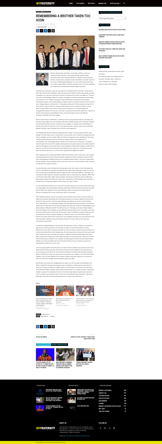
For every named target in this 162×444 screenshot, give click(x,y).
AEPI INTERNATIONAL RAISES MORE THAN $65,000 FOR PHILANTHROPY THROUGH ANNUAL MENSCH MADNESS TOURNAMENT (44, 302)
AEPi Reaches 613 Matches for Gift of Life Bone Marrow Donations (64, 300)
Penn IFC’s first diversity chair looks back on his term (83, 338)
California (52, 316)
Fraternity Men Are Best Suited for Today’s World (112, 29)
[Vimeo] (114, 428)
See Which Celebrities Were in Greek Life (110, 79)
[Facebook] (37, 30)
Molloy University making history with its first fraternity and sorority (111, 56)
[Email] (49, 30)
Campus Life (102, 3)
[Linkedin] (45, 30)
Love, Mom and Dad (83, 406)
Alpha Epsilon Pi (46, 314)
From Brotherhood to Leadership (108, 81)
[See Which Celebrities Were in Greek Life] (71, 400)
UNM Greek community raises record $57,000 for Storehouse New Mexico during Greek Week (112, 42)
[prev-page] (37, 371)
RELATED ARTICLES (43, 345)
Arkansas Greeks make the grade (108, 84)
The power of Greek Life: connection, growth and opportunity (112, 49)
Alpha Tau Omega (41, 337)
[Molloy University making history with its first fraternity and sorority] (40, 400)
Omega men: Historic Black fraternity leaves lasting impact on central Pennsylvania (85, 392)
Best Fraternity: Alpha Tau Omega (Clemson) (111, 76)
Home (71, 3)
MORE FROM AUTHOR (59, 345)
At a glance (80, 3)
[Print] (53, 30)
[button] (124, 3)
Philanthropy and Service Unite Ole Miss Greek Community (111, 35)
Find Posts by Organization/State (110, 12)
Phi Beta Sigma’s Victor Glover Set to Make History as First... (54, 407)
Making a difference (46, 11)
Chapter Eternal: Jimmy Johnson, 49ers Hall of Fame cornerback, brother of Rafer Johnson (85, 300)
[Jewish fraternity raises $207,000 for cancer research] (85, 354)
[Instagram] (105, 428)
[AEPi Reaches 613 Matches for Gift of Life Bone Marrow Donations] (65, 291)
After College (114, 3)
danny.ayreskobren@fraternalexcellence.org (78, 436)
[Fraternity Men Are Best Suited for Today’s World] (40, 392)
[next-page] (40, 371)
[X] (41, 30)
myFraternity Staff (42, 27)
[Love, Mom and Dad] (71, 408)
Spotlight (91, 3)
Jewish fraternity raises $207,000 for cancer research (84, 364)
